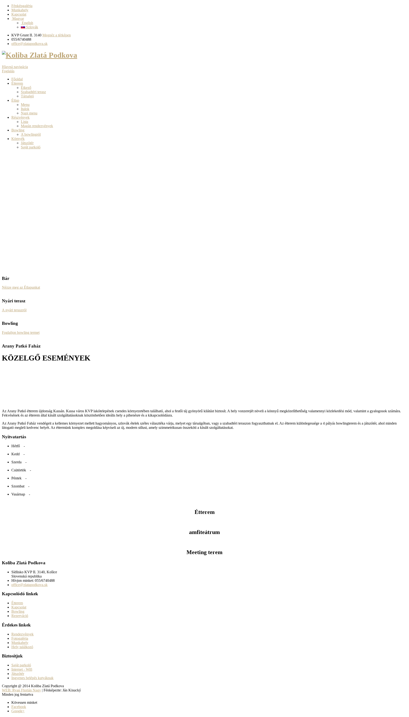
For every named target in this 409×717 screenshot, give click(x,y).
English (27, 23)
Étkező (26, 88)
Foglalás (8, 71)
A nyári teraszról (14, 310)
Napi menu (29, 113)
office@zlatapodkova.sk (29, 44)
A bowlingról (31, 134)
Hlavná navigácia (15, 67)
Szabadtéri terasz (33, 92)
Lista (24, 122)
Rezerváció (19, 616)
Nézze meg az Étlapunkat (21, 287)
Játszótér (27, 143)
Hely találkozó (22, 647)
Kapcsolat (18, 14)
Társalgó (27, 96)
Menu (25, 105)
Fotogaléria (19, 638)
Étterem (17, 83)
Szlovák (31, 27)
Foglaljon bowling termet (21, 332)
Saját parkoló (30, 147)
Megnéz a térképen (56, 35)
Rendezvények (22, 634)
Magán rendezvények (37, 126)
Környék (18, 139)
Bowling (17, 130)
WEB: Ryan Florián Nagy (21, 690)
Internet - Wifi (21, 669)
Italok (25, 109)
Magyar (17, 19)
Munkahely (19, 10)
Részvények (20, 117)
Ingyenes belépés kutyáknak (32, 678)
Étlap (15, 100)
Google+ (18, 711)
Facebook (18, 707)
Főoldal (17, 79)
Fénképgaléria (21, 6)
